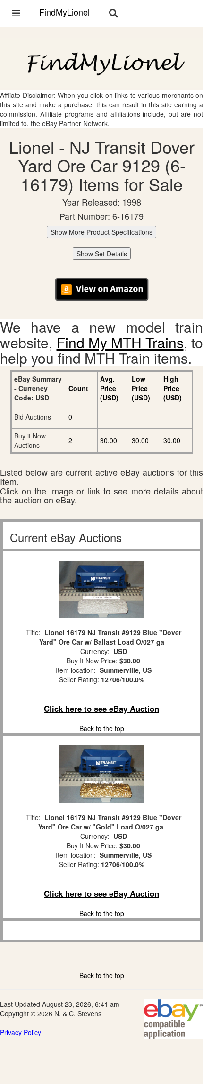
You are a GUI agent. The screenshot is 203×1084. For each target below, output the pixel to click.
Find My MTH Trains (120, 342)
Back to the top (101, 728)
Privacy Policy (20, 1032)
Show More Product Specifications (101, 232)
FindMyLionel (64, 12)
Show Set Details (101, 253)
